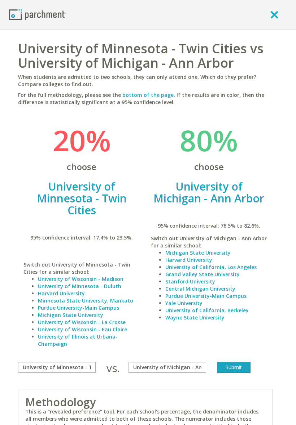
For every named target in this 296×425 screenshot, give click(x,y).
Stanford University (190, 281)
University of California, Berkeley (207, 310)
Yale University (184, 303)
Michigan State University (70, 315)
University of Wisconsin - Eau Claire (82, 329)
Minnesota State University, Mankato (85, 300)
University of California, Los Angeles (211, 267)
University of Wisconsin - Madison (80, 279)
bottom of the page (148, 94)
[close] (274, 14)
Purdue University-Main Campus (78, 307)
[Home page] (37, 14)
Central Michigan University (200, 288)
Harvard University (61, 293)
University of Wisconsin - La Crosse (82, 322)
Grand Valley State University (202, 274)
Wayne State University (195, 317)
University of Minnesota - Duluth (79, 286)
